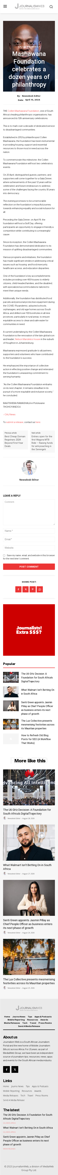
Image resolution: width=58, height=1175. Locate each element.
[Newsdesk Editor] (29, 467)
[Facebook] (18, 589)
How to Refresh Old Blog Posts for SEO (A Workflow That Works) (36, 739)
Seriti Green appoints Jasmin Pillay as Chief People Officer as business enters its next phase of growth (27, 924)
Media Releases (9, 1149)
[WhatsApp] (40, 589)
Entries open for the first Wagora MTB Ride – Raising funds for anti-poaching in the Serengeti (42, 443)
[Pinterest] (33, 589)
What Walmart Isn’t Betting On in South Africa (28, 1127)
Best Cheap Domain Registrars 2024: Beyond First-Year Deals (15, 441)
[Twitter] (25, 589)
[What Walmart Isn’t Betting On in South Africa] (11, 691)
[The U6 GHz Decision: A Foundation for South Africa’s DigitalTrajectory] (11, 677)
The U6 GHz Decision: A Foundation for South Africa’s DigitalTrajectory (37, 677)
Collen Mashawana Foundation (23, 111)
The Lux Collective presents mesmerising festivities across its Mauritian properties (37, 724)
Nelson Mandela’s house (27, 339)
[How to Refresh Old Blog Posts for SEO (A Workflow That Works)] (11, 738)
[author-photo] (5, 818)
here (38, 422)
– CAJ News (9, 414)
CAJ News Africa (29, 47)
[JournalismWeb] (29, 6)
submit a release (14, 422)
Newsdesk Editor (31, 96)
